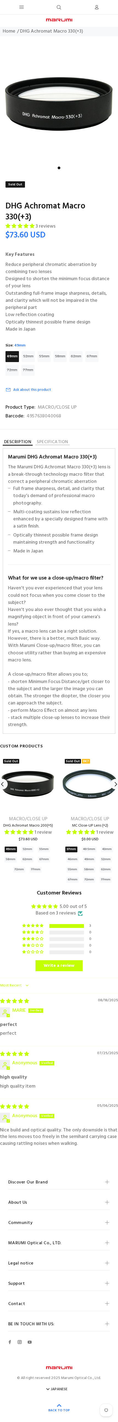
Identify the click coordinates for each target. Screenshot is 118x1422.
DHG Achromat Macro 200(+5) (28, 825)
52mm (28, 356)
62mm (76, 356)
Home (9, 31)
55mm (44, 356)
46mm (72, 859)
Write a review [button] (59, 965)
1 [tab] (59, 168)
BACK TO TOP (59, 1410)
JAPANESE (59, 1389)
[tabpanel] (59, 104)
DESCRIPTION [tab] (17, 443)
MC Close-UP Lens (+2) (90, 825)
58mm (60, 356)
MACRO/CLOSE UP (57, 407)
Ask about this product (32, 390)
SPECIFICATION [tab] (52, 442)
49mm (12, 356)
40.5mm (89, 849)
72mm (12, 370)
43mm (107, 849)
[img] (14, 1001)
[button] (20, 226)
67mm (92, 356)
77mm (28, 370)
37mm (71, 849)
